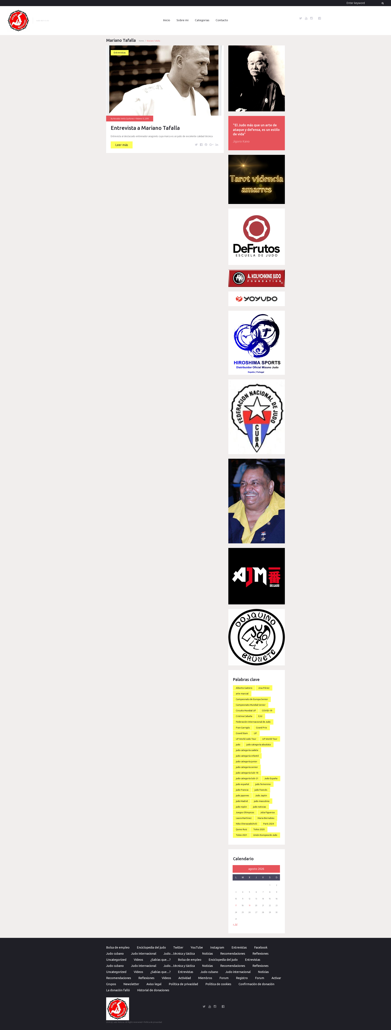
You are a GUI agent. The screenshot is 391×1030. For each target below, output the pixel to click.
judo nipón (241, 806)
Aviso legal (153, 984)
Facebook (260, 947)
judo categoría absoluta (258, 744)
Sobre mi (182, 20)
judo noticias (259, 806)
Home (141, 41)
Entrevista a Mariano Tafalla (145, 128)
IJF (255, 733)
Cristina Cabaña (244, 716)
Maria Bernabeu (266, 818)
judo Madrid (242, 801)
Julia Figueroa (267, 812)
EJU (260, 716)
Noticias (207, 953)
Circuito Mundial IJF (246, 710)
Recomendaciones (232, 953)
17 (236, 905)
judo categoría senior (247, 767)
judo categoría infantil (247, 755)
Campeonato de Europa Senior (252, 699)
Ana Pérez (263, 688)
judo (238, 744)
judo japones (242, 795)
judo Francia (242, 790)
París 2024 (268, 823)
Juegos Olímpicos (245, 812)
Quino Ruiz (241, 829)
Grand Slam (242, 733)
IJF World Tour (269, 739)
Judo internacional (143, 953)
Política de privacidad (183, 984)
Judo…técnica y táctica (179, 953)
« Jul (235, 924)
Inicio (166, 20)
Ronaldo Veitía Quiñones (123, 118)
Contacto (222, 20)
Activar (276, 978)
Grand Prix (261, 727)
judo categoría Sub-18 (247, 772)
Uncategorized (116, 959)
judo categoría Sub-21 (247, 778)
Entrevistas (120, 52)
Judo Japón (261, 795)
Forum (224, 978)
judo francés (260, 790)
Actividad (184, 978)
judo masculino (261, 801)
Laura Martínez (244, 818)
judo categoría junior (246, 761)
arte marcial (242, 693)
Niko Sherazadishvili (246, 823)
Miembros (205, 978)
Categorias (202, 20)
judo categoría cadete (247, 750)
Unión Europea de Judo (265, 835)
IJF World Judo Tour (246, 739)
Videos (138, 959)
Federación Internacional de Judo (253, 721)
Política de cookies (218, 984)
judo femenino (263, 784)
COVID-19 (267, 710)
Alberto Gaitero (244, 688)
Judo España (270, 778)
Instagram (217, 947)
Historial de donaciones (153, 990)
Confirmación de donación (256, 984)
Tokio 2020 (259, 829)
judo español (242, 784)
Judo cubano (115, 953)
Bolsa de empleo (118, 947)
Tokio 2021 (241, 835)
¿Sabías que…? (160, 959)
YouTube (197, 947)
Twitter (178, 947)
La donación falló (118, 990)
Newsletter (131, 984)
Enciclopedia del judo (151, 947)
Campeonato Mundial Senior (250, 705)
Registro (242, 978)
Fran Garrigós (243, 727)
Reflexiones (260, 953)
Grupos (111, 984)
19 (249, 905)
